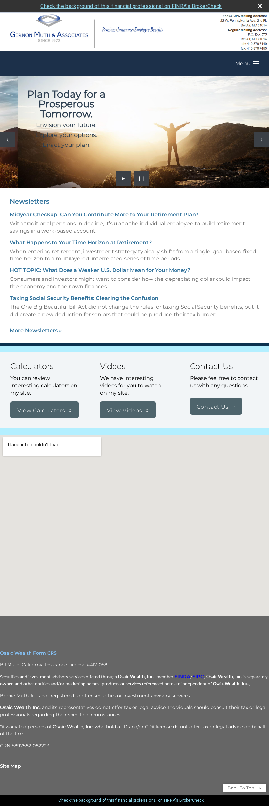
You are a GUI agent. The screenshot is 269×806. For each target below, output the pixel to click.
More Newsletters (36, 330)
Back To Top (242, 787)
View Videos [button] (124, 410)
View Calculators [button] (41, 410)
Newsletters (29, 201)
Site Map (10, 766)
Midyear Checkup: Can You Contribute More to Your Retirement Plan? (104, 215)
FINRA (182, 677)
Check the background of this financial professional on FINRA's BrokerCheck (131, 6)
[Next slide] (261, 139)
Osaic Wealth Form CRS (28, 653)
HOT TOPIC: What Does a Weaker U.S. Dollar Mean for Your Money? (100, 270)
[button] (247, 63)
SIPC (198, 677)
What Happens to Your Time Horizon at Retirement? (81, 242)
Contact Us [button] (213, 407)
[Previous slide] (7, 139)
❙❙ (142, 178)
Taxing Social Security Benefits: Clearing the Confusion (84, 298)
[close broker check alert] (259, 6)
